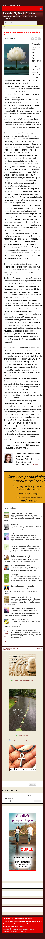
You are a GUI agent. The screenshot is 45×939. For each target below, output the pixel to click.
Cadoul (39, 648)
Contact (32, 929)
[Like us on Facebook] (40, 9)
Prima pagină (10, 26)
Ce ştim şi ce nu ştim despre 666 (24, 630)
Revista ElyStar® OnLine (19, 13)
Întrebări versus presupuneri (22, 545)
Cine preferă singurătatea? (21, 513)
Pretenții (14, 524)
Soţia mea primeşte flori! (20, 556)
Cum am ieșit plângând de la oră (23, 597)
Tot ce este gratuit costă (20, 565)
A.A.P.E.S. (21, 926)
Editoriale (17, 26)
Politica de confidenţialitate (20, 929)
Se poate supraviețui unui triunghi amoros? (10, 649)
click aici (34, 465)
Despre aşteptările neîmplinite (23, 608)
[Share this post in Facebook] (32, 39)
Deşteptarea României (19, 619)
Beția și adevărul (17, 534)
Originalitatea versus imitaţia (22, 586)
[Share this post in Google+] (39, 39)
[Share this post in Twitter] (36, 39)
